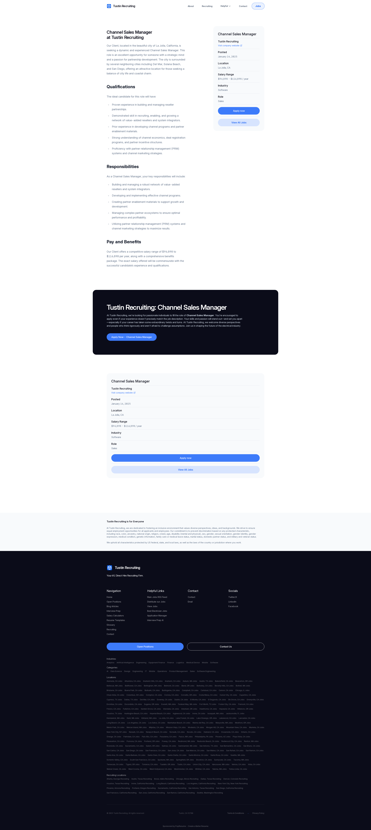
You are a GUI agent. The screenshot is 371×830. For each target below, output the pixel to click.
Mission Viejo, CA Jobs (176, 727)
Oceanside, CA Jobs (230, 732)
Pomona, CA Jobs (134, 741)
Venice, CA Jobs (239, 764)
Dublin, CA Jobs (181, 700)
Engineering (141, 662)
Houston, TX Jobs (114, 713)
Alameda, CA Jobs (114, 681)
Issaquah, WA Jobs (216, 713)
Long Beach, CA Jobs (116, 723)
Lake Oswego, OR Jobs (207, 718)
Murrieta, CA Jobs (256, 727)
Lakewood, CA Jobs (227, 718)
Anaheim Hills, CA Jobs (153, 681)
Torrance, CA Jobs (150, 764)
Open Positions (114, 601)
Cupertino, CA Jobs (247, 695)
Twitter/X (232, 597)
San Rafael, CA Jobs (234, 750)
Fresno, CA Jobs (114, 709)
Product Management (178, 671)
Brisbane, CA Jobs (114, 690)
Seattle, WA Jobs (238, 755)
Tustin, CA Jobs (184, 764)
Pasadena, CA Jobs (168, 737)
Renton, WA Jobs (251, 741)
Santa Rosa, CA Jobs (219, 755)
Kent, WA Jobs (133, 718)
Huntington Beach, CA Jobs (136, 713)
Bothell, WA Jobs (243, 686)
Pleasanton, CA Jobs (115, 741)
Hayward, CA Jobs (227, 709)
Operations (162, 671)
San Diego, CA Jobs (134, 750)
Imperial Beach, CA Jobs (160, 713)
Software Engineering (206, 671)
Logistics (180, 662)
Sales (192, 671)
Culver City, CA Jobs (228, 695)
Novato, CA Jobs (194, 732)
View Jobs (152, 606)
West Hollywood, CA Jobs (161, 769)
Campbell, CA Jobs (190, 690)
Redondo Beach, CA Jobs (208, 741)
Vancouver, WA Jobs (220, 764)
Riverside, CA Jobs (115, 746)
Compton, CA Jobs (154, 695)
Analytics (110, 662)
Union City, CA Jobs (201, 764)
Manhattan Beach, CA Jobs (179, 723)
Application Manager (157, 615)
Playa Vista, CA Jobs (241, 737)
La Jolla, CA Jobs (166, 718)
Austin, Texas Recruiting (141, 779)
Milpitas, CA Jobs (156, 727)
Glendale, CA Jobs (171, 709)
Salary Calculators (115, 615)
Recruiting (207, 6)
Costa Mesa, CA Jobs (208, 695)
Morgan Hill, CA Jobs (215, 727)
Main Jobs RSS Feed (157, 597)
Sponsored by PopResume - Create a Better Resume (185, 826)
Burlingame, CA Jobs (171, 690)
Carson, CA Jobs (226, 690)
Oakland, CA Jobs (211, 732)
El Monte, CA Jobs (198, 700)
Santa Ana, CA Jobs (115, 755)
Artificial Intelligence (125, 662)
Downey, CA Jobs (164, 700)
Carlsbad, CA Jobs (209, 690)
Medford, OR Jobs (243, 723)
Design (127, 671)
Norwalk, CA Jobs (177, 732)
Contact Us (226, 646)
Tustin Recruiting (124, 6)
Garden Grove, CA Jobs (151, 709)
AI (107, 671)
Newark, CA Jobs (136, 732)
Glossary (111, 625)
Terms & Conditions (235, 813)
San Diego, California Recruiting (229, 788)
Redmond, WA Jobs (186, 741)
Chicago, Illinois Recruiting (187, 779)
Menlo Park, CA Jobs (115, 727)
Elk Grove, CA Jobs (236, 700)
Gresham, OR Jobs (189, 709)
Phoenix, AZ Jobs (222, 737)
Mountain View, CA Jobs (236, 727)
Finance (170, 662)
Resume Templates (116, 620)
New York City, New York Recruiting (233, 783)
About (191, 6)
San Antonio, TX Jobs (209, 746)
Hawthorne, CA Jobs (208, 709)
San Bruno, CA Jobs (251, 746)
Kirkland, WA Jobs (149, 718)
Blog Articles (113, 606)
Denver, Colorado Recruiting (235, 779)
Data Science (116, 671)
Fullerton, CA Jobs (131, 709)
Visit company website (228, 45)
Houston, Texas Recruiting (118, 783)
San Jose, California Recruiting (152, 793)
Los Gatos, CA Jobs (156, 723)
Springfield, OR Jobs (185, 760)
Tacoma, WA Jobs (241, 760)
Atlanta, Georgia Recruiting (118, 779)
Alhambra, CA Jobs (133, 681)
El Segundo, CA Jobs (217, 700)
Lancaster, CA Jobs (247, 718)
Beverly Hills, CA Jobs (224, 686)
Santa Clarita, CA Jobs (177, 755)
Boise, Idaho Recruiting (164, 779)
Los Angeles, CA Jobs (136, 723)
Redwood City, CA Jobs (231, 741)
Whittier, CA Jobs (202, 769)
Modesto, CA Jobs (196, 727)
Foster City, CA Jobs (227, 704)
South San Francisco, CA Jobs (142, 760)
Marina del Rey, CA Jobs (203, 723)
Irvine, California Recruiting (142, 783)
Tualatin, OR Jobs (167, 764)
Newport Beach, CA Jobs (156, 732)
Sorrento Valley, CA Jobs (117, 760)
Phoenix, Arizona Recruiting (118, 788)
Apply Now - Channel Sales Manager (131, 337)
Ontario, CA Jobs (248, 732)
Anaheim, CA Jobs (172, 681)
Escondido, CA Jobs (133, 704)
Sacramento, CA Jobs (134, 746)
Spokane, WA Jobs (166, 760)
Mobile (205, 662)
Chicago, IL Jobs (242, 690)
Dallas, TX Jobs (131, 700)
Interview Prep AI (155, 620)
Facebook (233, 606)
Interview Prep (114, 611)
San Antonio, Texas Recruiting (201, 788)
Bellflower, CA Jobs (133, 686)
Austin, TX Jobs (206, 681)
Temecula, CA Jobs (115, 764)
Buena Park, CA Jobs (133, 690)
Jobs (258, 6)
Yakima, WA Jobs (219, 769)
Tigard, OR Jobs (133, 764)
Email (190, 601)
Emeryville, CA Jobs (255, 700)
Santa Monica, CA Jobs (198, 755)
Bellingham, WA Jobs (153, 686)
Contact (243, 6)
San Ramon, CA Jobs (254, 750)
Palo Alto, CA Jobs (150, 737)
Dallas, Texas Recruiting (211, 779)
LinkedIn (232, 601)
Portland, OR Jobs (152, 741)
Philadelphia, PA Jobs (204, 737)
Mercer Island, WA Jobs (137, 727)
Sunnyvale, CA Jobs (222, 760)
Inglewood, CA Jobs (181, 713)
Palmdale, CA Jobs (131, 737)
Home (109, 597)
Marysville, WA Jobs (224, 723)
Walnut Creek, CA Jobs (116, 769)
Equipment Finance (157, 662)
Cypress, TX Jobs (114, 700)
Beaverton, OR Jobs (243, 681)
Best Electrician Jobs (157, 611)
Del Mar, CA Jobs (147, 700)
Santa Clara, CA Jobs (156, 755)
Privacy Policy (258, 813)
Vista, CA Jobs (254, 764)
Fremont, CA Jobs (245, 704)
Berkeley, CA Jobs (204, 686)
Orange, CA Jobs (114, 737)
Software (214, 662)
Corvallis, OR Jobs (189, 695)
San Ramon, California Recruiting (181, 793)
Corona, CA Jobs (171, 695)
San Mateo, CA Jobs (215, 750)
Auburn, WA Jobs (190, 681)
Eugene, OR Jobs (151, 704)
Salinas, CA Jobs (169, 746)
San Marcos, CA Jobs (195, 750)
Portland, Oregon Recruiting (144, 788)
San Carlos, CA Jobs (115, 750)
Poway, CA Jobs (169, 741)
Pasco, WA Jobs (186, 737)
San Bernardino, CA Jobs (230, 746)
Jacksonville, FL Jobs (235, 713)
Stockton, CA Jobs (204, 760)
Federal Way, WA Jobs (187, 704)
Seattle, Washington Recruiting (210, 793)
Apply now (239, 110)
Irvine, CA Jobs (198, 713)
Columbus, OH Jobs (135, 695)
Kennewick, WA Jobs (115, 718)
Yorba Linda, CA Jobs (238, 769)
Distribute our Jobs (156, 601)
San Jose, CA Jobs (176, 750)
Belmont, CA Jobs (171, 686)
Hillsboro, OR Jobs (245, 709)
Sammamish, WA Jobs (187, 746)
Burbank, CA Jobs (152, 690)
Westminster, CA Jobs (183, 769)
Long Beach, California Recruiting (170, 783)
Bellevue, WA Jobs (115, 686)
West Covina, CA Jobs (137, 769)
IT (146, 671)
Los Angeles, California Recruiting (201, 783)
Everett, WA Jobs (168, 704)
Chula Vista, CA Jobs (115, 695)
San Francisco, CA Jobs (156, 750)
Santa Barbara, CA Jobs (135, 755)
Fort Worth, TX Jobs (207, 704)
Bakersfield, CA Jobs (224, 681)
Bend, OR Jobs (188, 686)
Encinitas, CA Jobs (114, 704)
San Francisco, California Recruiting (122, 793)
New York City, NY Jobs (117, 732)
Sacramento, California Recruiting (172, 788)
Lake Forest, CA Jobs (185, 718)
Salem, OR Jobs (153, 746)
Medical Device (193, 662)
